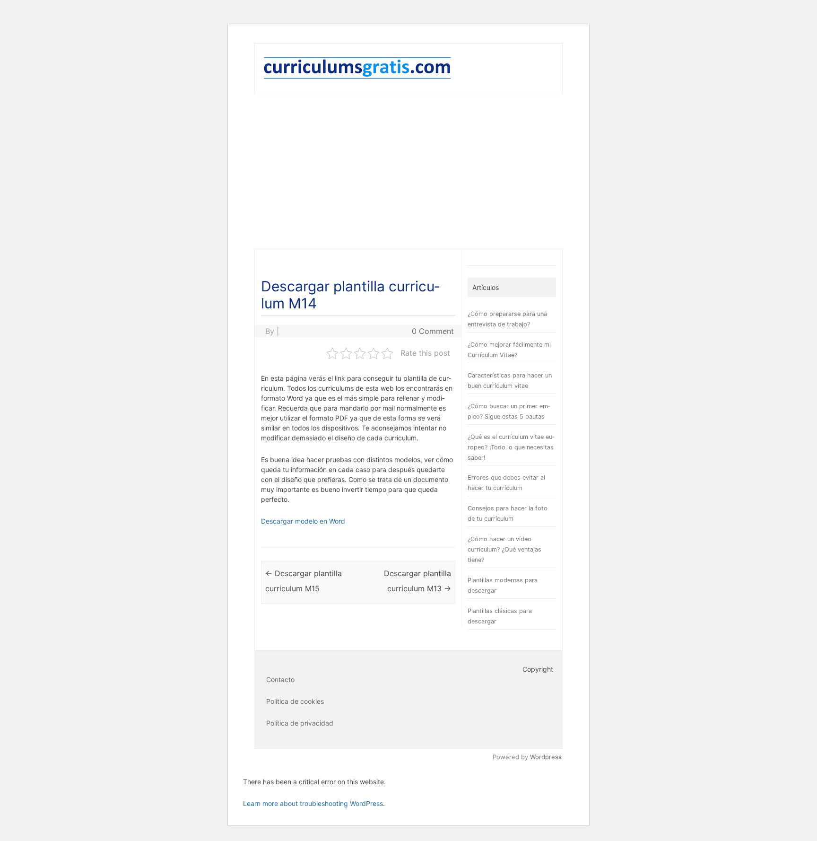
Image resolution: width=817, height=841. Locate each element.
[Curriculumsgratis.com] (357, 77)
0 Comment (433, 331)
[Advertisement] (408, 171)
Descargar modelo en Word (303, 521)
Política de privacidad (299, 723)
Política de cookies (295, 701)
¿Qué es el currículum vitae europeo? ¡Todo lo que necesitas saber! (511, 447)
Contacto (280, 679)
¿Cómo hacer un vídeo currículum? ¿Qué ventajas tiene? (504, 549)
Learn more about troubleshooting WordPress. (314, 803)
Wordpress (546, 757)
